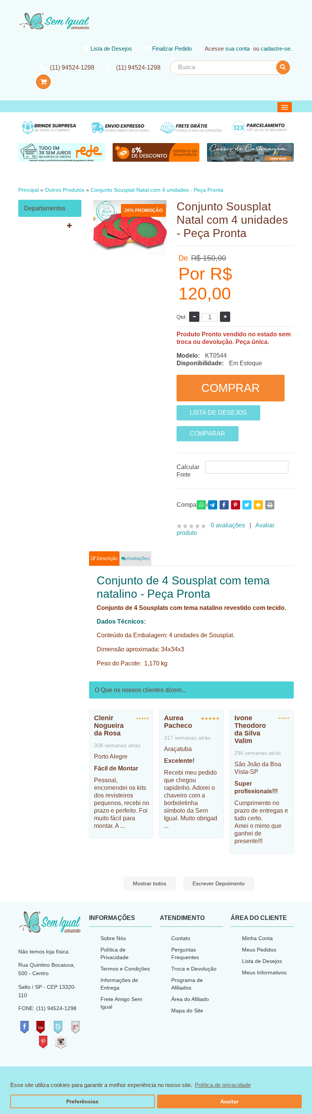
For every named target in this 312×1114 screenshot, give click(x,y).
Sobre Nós (113, 938)
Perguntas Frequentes (185, 953)
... (122, 826)
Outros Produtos (64, 190)
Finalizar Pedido (172, 48)
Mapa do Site (187, 1010)
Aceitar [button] (229, 1101)
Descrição (107, 558)
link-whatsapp (133, 67)
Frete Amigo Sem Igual (121, 1003)
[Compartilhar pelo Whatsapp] (201, 504)
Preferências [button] (82, 1101)
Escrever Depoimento (219, 883)
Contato (180, 938)
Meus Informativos (264, 972)
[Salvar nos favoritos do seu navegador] (258, 504)
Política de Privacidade (114, 953)
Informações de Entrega (119, 984)
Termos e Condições (125, 969)
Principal (28, 190)
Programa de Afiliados (187, 984)
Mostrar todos (149, 883)
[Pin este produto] (235, 504)
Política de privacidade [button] (223, 1085)
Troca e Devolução (193, 969)
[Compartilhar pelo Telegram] (212, 504)
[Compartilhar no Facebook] (224, 504)
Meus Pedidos (259, 950)
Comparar (207, 433)
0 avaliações (228, 525)
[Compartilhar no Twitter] (247, 504)
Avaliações (138, 558)
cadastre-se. (276, 48)
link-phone (67, 67)
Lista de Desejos (111, 48)
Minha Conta (257, 938)
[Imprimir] (269, 504)
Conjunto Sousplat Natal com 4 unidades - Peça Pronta (157, 190)
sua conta (237, 48)
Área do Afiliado (190, 999)
